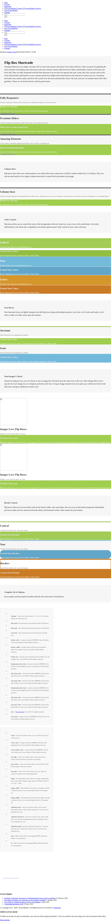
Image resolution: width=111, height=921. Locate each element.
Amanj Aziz (11, 52)
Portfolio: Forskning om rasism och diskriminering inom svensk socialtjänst (30, 898)
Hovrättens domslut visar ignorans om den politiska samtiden (25, 900)
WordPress (57, 908)
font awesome (20, 712)
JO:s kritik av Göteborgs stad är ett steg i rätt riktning (22, 902)
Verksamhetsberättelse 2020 (13, 904)
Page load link (5, 920)
